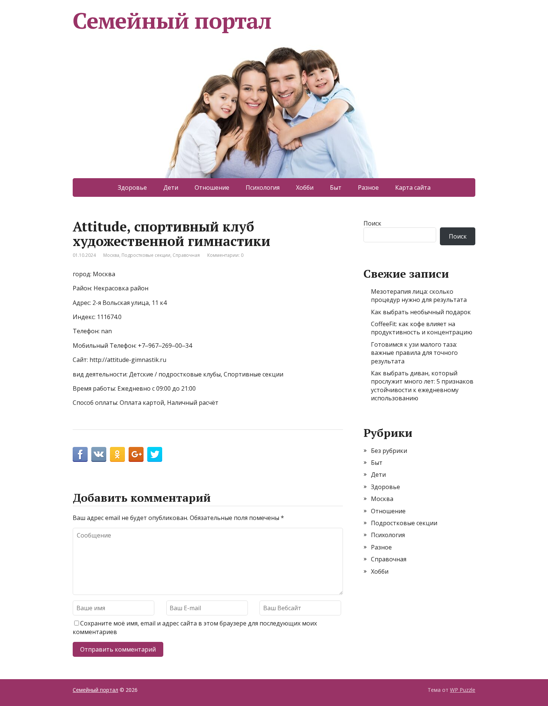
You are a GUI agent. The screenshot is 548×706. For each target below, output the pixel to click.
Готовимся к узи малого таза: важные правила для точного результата (414, 352)
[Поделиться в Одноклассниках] (117, 454)
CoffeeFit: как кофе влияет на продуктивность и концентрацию (421, 328)
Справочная (186, 255)
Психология (263, 187)
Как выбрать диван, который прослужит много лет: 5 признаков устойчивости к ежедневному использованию (422, 385)
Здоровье (132, 187)
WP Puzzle (462, 689)
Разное (368, 187)
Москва (111, 255)
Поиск (372, 223)
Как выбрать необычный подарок (421, 312)
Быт (335, 187)
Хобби (305, 187)
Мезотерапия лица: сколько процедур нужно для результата (419, 295)
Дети (170, 187)
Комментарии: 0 (225, 255)
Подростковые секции (146, 255)
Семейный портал (172, 20)
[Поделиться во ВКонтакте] (98, 454)
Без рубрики (389, 451)
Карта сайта (413, 187)
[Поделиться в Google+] (136, 454)
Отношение (212, 187)
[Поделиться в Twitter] (154, 454)
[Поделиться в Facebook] (80, 454)
